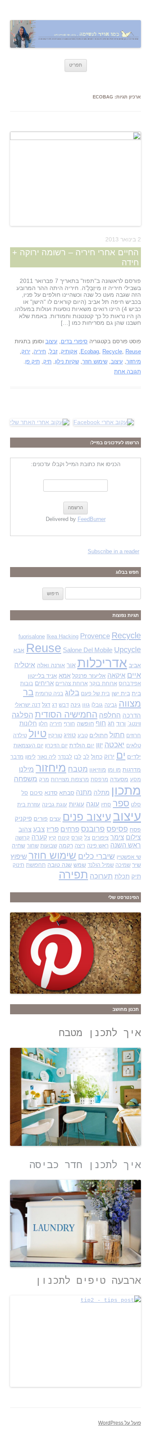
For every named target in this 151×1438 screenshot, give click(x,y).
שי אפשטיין (129, 857)
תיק (47, 361)
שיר (136, 864)
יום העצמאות (28, 745)
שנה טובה (59, 864)
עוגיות (76, 804)
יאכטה (114, 744)
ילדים (134, 756)
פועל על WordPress (119, 1423)
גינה (75, 704)
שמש (79, 864)
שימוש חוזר (94, 361)
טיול (38, 733)
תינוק (18, 865)
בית (136, 693)
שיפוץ (18, 856)
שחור (33, 845)
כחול (96, 756)
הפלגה (22, 714)
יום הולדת (81, 745)
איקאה (116, 675)
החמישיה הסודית (66, 714)
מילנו (26, 769)
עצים (55, 819)
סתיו (106, 804)
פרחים (69, 829)
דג (54, 705)
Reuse (133, 351)
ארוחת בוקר (103, 683)
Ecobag (90, 351)
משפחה (25, 779)
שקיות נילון (67, 361)
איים (134, 675)
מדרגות (131, 769)
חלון (43, 723)
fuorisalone (31, 636)
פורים (41, 818)
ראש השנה (125, 845)
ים (120, 755)
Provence (95, 636)
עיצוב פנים (86, 817)
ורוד (121, 723)
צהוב (24, 829)
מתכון (126, 790)
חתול (117, 735)
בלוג (72, 692)
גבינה (110, 705)
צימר (117, 837)
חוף (101, 723)
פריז (53, 829)
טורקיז (55, 735)
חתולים (98, 735)
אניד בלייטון (42, 675)
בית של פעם (95, 693)
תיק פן (32, 361)
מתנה (84, 792)
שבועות (48, 845)
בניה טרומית (49, 693)
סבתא (66, 792)
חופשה (85, 723)
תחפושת (36, 865)
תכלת (122, 876)
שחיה (18, 845)
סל (24, 793)
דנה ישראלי (27, 705)
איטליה (24, 665)
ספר (121, 803)
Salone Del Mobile (87, 650)
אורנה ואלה (51, 665)
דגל (46, 704)
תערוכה (101, 876)
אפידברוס (130, 683)
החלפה (110, 715)
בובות (26, 683)
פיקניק (23, 818)
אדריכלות (102, 663)
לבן (77, 757)
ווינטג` (134, 723)
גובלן (97, 705)
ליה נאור (46, 757)
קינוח (64, 837)
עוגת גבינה (54, 804)
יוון (99, 745)
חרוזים (133, 735)
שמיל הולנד (101, 865)
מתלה (101, 792)
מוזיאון (97, 769)
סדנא (50, 792)
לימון (30, 757)
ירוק (25, 351)
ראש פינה (98, 845)
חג (111, 723)
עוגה (92, 804)
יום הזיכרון (56, 745)
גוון (86, 704)
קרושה (22, 837)
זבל (53, 351)
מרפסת (99, 779)
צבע (39, 829)
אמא (64, 675)
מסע (135, 779)
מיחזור (133, 361)
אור (71, 665)
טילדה (20, 735)
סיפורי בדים (74, 341)
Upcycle (127, 649)
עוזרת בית (28, 804)
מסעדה (119, 779)
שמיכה (122, 865)
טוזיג (70, 735)
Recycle (112, 351)
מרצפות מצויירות (70, 779)
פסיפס (117, 828)
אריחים (44, 683)
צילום (133, 837)
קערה (39, 837)
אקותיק (69, 351)
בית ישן (121, 693)
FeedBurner (92, 519)
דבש (64, 705)
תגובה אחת (127, 371)
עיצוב (51, 341)
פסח (135, 829)
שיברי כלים (96, 856)
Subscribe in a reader (113, 551)
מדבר (16, 757)
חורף (69, 723)
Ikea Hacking (62, 636)
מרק (44, 779)
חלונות (28, 723)
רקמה (66, 845)
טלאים (133, 745)
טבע (83, 735)
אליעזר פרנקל (89, 675)
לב (86, 757)
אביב (135, 665)
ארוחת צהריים (71, 683)
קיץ (52, 837)
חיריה (40, 351)
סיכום (36, 793)
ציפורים (100, 837)
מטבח (78, 768)
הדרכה (131, 715)
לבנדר (65, 757)
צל (87, 837)
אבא (18, 650)
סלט (136, 804)
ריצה (80, 845)
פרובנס (93, 828)
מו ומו (114, 770)
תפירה (73, 874)
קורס (77, 837)
